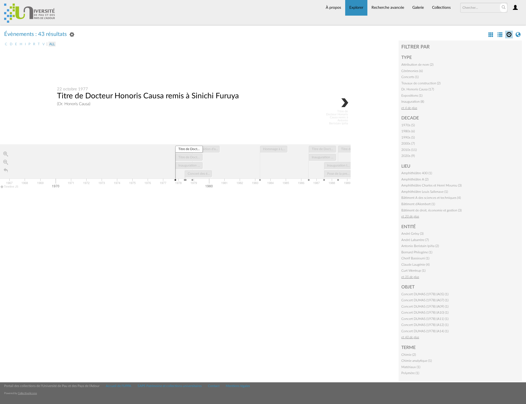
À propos (333, 8)
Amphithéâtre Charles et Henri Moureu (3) (431, 185)
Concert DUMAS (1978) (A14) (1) (424, 331)
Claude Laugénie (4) (415, 264)
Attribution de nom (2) (417, 64)
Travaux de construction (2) (421, 83)
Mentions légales (238, 386)
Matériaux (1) (410, 367)
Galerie (418, 8)
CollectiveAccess (27, 393)
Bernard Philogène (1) (416, 252)
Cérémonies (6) (412, 71)
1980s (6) (408, 131)
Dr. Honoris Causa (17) (417, 89)
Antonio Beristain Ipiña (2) (420, 246)
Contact (213, 386)
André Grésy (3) (412, 233)
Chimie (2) (408, 354)
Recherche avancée (387, 8)
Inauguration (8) (412, 101)
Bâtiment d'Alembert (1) (418, 204)
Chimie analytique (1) (416, 360)
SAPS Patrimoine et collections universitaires (170, 386)
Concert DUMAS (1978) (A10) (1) (424, 312)
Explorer (356, 8)
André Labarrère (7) (415, 240)
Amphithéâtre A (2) (414, 179)
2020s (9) (408, 155)
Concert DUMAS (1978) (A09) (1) (424, 306)
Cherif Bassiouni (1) (415, 258)
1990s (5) (408, 137)
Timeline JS (11, 186)
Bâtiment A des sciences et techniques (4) (431, 197)
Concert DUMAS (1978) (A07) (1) (424, 300)
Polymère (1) (410, 373)
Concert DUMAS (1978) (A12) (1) (424, 324)
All (52, 44)
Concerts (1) (410, 77)
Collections (441, 8)
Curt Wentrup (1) (413, 270)
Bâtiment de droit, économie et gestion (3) (431, 210)
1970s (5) (408, 125)
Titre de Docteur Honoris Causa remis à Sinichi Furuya (148, 96)
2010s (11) (409, 149)
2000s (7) (408, 143)
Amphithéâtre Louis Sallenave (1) (424, 191)
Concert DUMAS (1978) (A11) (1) (424, 318)
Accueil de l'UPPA (118, 386)
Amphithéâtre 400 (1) (416, 173)
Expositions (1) (411, 95)
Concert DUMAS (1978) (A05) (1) (424, 294)
